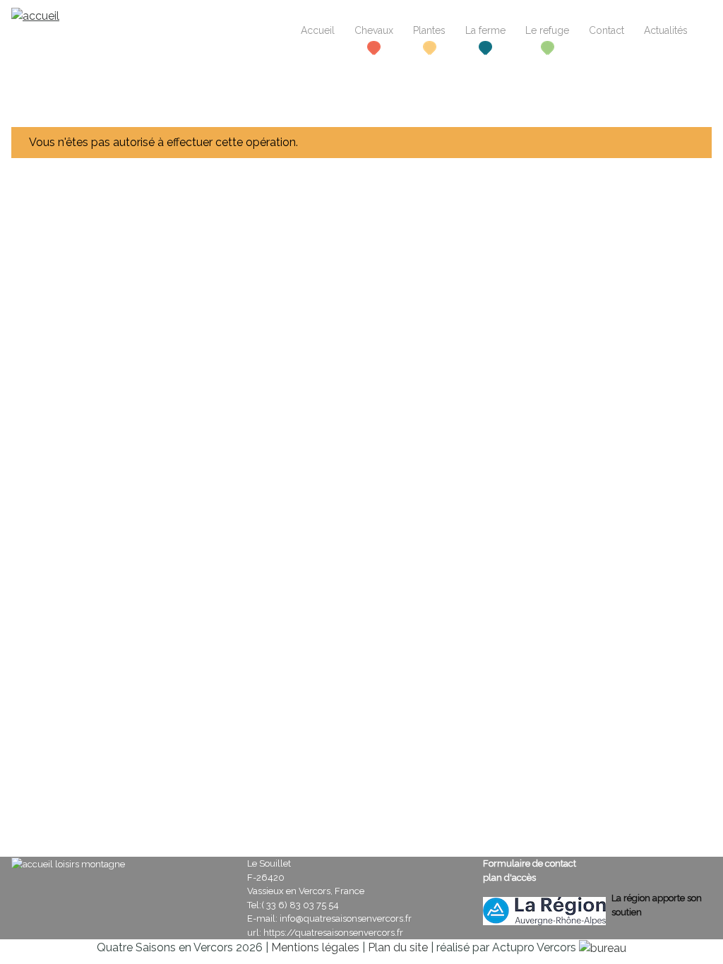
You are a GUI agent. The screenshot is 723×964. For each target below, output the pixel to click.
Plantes (429, 30)
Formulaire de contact (529, 863)
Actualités (666, 30)
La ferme (485, 30)
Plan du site (398, 947)
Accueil (318, 30)
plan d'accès (509, 877)
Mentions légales (315, 947)
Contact (606, 30)
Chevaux (373, 30)
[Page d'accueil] (35, 15)
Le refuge (547, 30)
